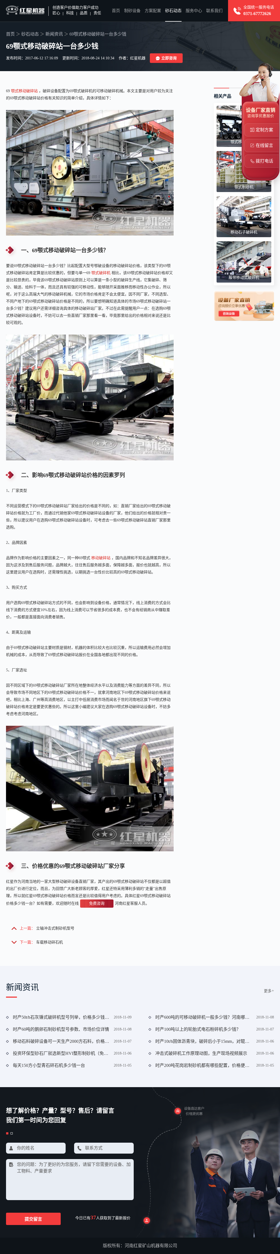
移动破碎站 (100, 558)
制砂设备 (132, 10)
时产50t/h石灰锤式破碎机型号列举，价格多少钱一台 (61, 1017)
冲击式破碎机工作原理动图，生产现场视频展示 (201, 1053)
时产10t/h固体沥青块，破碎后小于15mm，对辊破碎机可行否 (203, 1041)
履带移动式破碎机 (244, 277)
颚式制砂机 (243, 187)
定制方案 (264, 129)
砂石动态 (173, 10)
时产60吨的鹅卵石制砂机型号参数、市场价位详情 (61, 1029)
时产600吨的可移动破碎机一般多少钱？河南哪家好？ (203, 1017)
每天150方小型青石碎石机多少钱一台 (49, 1065)
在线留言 (264, 145)
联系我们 (214, 10)
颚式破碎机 (100, 273)
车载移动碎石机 (49, 942)
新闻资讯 (54, 34)
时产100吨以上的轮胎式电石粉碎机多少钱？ (198, 1029)
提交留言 (33, 1219)
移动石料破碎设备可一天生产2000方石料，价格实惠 (61, 1041)
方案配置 (153, 10)
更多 (269, 991)
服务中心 (194, 10)
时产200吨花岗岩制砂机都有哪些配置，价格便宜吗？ (203, 1065)
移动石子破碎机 (244, 232)
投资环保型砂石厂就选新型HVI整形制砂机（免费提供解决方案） (61, 1053)
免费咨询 (96, 903)
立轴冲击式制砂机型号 (55, 928)
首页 (116, 10)
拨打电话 (264, 161)
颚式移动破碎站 (24, 91)
